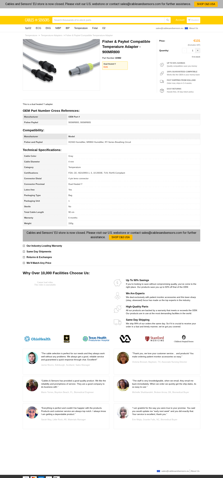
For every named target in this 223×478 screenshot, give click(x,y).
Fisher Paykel (31, 122)
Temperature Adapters (51, 35)
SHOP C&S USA (206, 4)
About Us (193, 28)
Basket (195, 20)
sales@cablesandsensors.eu (169, 28)
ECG (38, 28)
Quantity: (164, 50)
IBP (68, 28)
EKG (48, 28)
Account (180, 20)
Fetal (95, 28)
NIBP (58, 28)
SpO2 (28, 28)
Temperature (81, 28)
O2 (103, 28)
